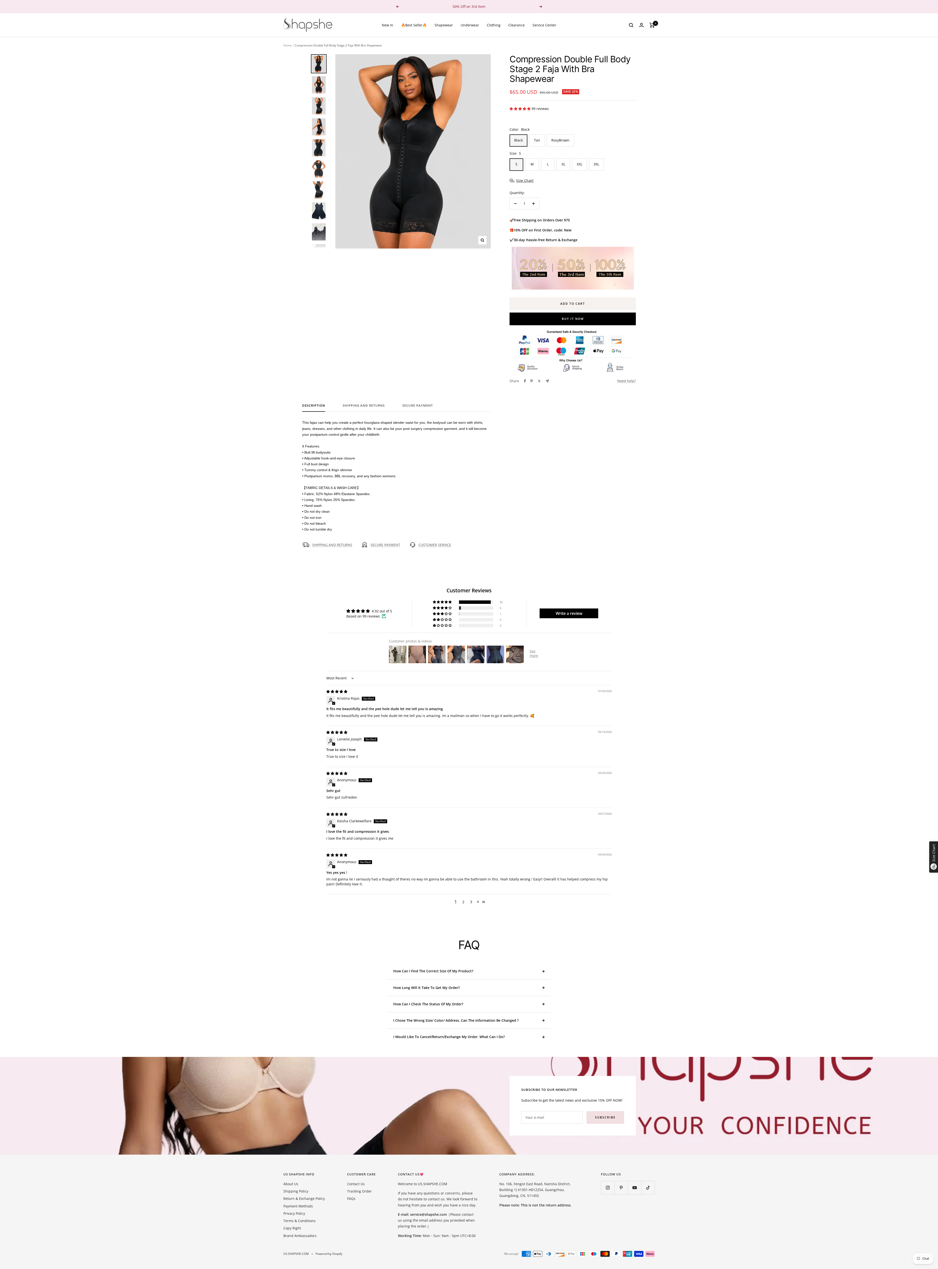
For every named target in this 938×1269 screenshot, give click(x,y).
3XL (596, 164)
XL (563, 164)
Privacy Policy (294, 1213)
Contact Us (356, 1184)
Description (313, 405)
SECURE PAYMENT (385, 544)
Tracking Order (359, 1191)
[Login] (641, 25)
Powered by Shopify (329, 1254)
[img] (336, 691)
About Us (290, 1184)
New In (387, 25)
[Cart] (652, 25)
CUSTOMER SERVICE (434, 544)
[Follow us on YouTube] (634, 1187)
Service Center (544, 25)
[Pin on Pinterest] (531, 381)
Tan (537, 140)
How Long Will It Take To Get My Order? (426, 987)
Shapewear (444, 25)
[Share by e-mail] (547, 381)
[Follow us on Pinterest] (621, 1187)
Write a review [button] (569, 613)
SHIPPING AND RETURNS (364, 405)
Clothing (494, 25)
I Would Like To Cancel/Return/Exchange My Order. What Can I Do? (449, 1036)
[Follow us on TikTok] (648, 1187)
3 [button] (471, 902)
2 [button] (463, 902)
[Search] (631, 25)
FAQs (351, 1198)
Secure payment (417, 405)
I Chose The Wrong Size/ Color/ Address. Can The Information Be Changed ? (456, 1020)
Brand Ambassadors (300, 1235)
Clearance (516, 25)
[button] (521, 108)
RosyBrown (560, 140)
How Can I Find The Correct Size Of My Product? (433, 971)
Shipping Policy (295, 1191)
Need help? (626, 381)
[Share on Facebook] (525, 381)
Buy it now (573, 319)
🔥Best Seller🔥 (414, 25)
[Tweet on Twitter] (539, 381)
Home (287, 45)
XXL (579, 164)
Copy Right (292, 1228)
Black (518, 140)
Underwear (470, 25)
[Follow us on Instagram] (607, 1187)
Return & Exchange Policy (304, 1198)
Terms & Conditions (299, 1220)
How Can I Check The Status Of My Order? (428, 1004)
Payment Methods (298, 1206)
